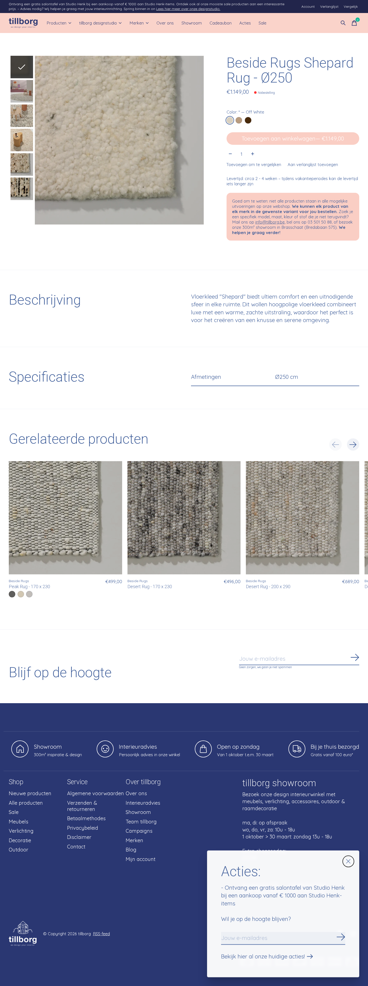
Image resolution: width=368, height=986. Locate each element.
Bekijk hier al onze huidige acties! (263, 956)
